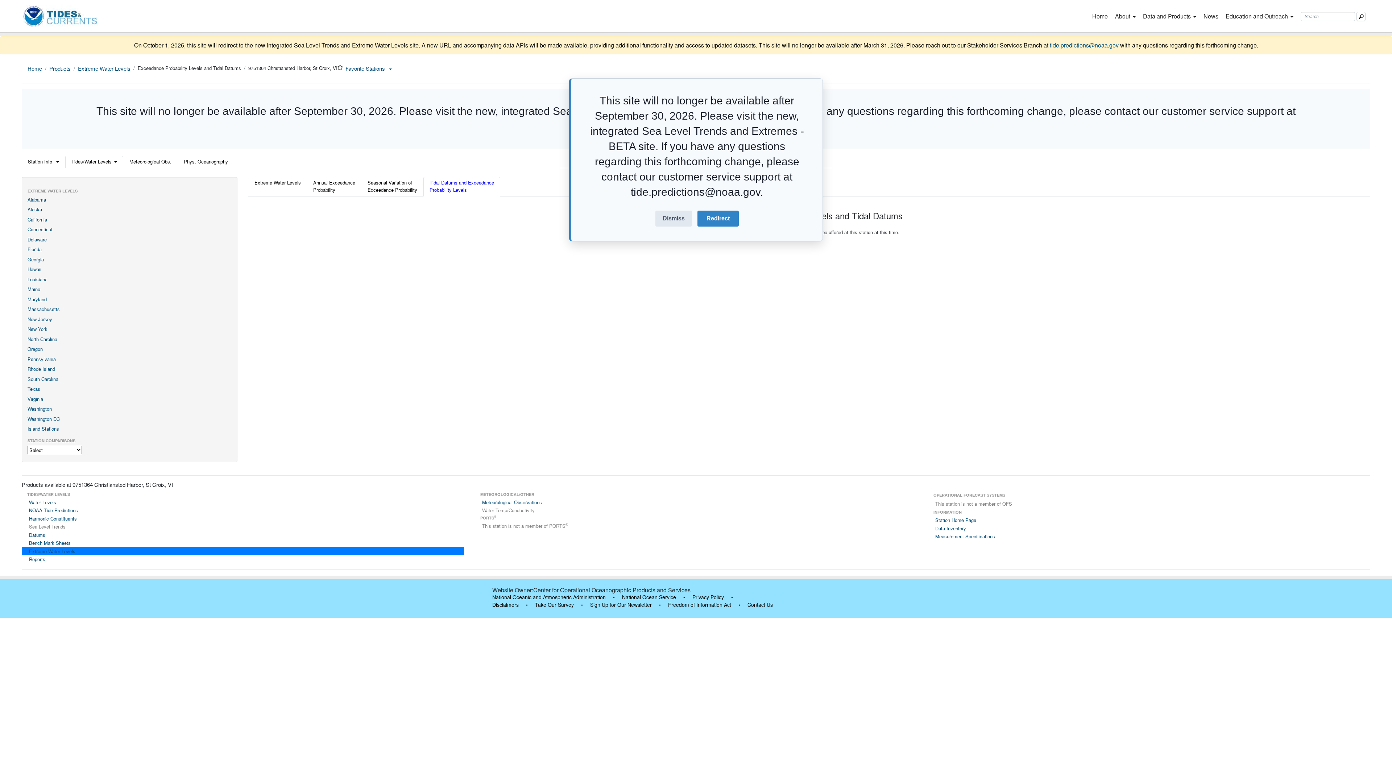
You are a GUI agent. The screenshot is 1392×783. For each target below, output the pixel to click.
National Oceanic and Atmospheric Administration (549, 597)
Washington (40, 408)
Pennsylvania (42, 359)
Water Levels (42, 502)
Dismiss (674, 218)
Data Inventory (950, 528)
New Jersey (40, 319)
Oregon (35, 348)
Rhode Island (41, 368)
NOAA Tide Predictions (53, 510)
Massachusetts (44, 309)
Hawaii (34, 269)
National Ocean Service (649, 597)
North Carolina (42, 339)
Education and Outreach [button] (1257, 16)
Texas (34, 388)
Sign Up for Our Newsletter (621, 604)
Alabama (37, 199)
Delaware (37, 239)
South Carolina (43, 379)
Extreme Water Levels (104, 68)
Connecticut (40, 229)
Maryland (37, 299)
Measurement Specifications (965, 536)
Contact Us (760, 604)
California (37, 219)
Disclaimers (505, 604)
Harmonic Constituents (53, 518)
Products (60, 68)
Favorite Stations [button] (365, 68)
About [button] (1122, 16)
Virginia (35, 398)
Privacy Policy (708, 597)
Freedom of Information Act (699, 604)
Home (1101, 16)
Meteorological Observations (512, 502)
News (1211, 16)
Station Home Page (955, 520)
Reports (37, 559)
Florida (35, 249)
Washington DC (44, 418)
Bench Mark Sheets (50, 542)
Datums (37, 534)
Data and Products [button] (1167, 16)
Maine (34, 289)
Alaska (35, 209)
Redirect (718, 218)
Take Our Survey (554, 604)
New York (37, 329)
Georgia (36, 259)
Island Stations (43, 428)
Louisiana (37, 279)
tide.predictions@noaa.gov (1084, 45)
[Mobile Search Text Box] (1361, 16)
